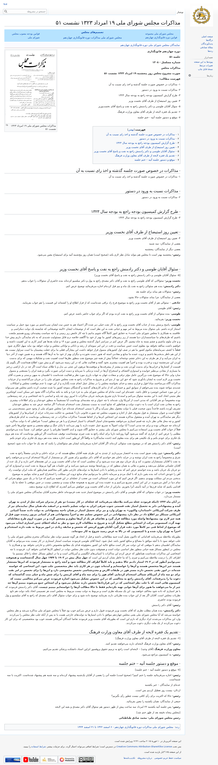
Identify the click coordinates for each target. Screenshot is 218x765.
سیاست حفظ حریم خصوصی (167, 758)
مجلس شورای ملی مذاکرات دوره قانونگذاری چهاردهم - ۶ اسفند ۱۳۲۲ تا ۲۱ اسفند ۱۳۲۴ (125, 727)
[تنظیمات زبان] (189, 75)
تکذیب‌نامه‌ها (129, 758)
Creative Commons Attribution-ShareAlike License (144, 746)
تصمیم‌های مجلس (92, 32)
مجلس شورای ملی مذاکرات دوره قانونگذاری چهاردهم (92, 37)
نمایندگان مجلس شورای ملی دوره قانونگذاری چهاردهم (150, 45)
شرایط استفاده (38, 746)
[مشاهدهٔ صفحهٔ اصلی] (201, 15)
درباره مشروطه (144, 758)
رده (177, 727)
